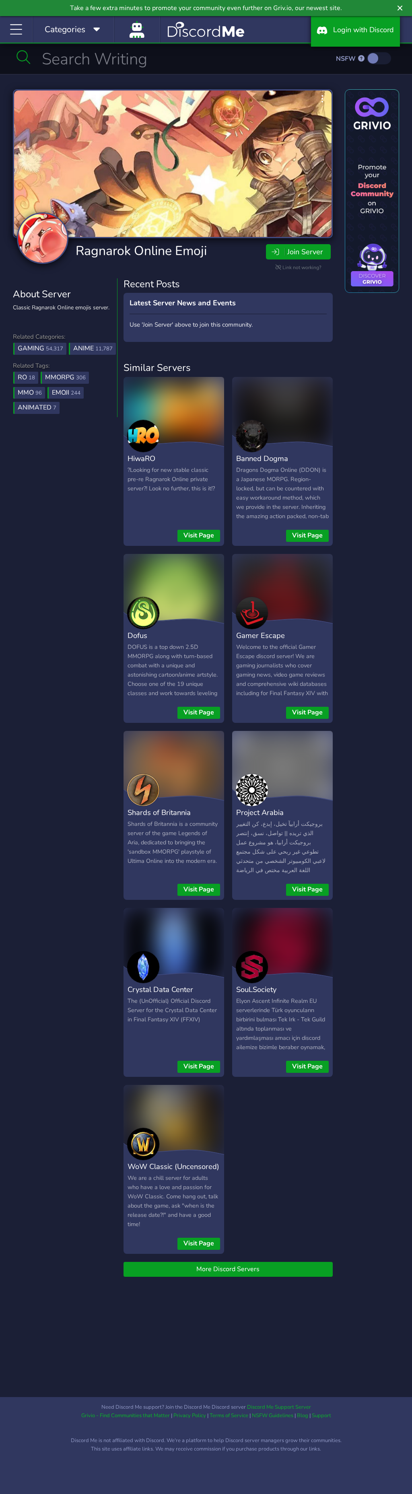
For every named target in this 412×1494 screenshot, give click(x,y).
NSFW (346, 58)
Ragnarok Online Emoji (141, 250)
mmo (30, 392)
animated (37, 407)
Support (321, 1415)
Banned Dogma (262, 458)
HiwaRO (141, 458)
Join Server (305, 252)
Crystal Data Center (160, 989)
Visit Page (198, 535)
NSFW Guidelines (272, 1415)
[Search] (23, 57)
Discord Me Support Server (279, 1407)
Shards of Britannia (159, 812)
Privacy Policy (189, 1415)
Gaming (40, 348)
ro (26, 377)
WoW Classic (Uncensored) (173, 1166)
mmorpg (65, 377)
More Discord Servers (228, 1269)
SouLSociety (256, 989)
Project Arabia (260, 812)
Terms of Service (229, 1415)
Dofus (137, 635)
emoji (66, 392)
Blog (302, 1415)
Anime (93, 348)
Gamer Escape (260, 635)
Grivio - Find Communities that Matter (125, 1415)
